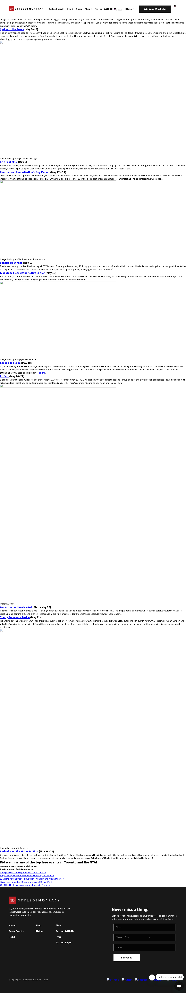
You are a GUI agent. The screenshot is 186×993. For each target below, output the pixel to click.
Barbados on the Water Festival (19, 851)
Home (12, 925)
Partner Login (63, 942)
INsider (129, 9)
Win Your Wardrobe (155, 9)
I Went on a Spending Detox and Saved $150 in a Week (26, 882)
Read (70, 9)
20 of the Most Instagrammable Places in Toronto (25, 885)
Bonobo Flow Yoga (11, 263)
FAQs (58, 937)
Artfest (4, 376)
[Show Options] (161, 937)
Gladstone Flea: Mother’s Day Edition (22, 273)
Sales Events (56, 9)
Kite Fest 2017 (8, 162)
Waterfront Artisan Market (16, 607)
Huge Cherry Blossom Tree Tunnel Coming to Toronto (27, 875)
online (42, 372)
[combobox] (132, 937)
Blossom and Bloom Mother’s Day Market (25, 172)
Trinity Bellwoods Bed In (15, 617)
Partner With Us (104, 9)
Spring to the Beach (12, 29)
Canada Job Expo (10, 363)
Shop (79, 9)
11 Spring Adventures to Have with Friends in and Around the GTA (32, 878)
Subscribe (126, 957)
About (88, 9)
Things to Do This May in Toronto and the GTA (23, 872)
